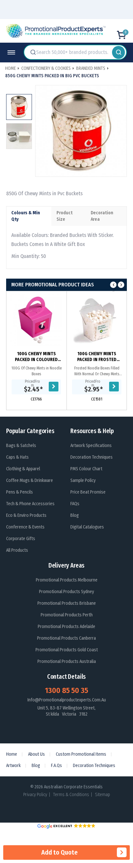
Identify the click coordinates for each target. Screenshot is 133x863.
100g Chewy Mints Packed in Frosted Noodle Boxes (97, 357)
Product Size (64, 216)
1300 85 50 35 (66, 690)
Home (11, 754)
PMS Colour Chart (86, 469)
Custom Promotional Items (81, 754)
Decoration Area (102, 216)
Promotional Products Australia (66, 661)
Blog (74, 515)
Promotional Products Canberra (66, 638)
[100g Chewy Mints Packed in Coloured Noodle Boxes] (36, 320)
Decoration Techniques (91, 457)
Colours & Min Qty (25, 216)
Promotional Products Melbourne (66, 580)
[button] (66, 826)
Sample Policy (83, 480)
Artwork (13, 765)
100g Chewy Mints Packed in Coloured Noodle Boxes (36, 357)
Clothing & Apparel (23, 469)
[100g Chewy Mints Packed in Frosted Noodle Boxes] (97, 320)
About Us (36, 754)
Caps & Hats (17, 457)
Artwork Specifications (91, 445)
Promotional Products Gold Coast (67, 650)
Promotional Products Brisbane (66, 603)
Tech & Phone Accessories (30, 503)
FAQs (74, 503)
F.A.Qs (56, 765)
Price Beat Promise (88, 492)
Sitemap (102, 794)
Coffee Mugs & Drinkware (29, 480)
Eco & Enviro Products (26, 515)
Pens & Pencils (19, 492)
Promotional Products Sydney (66, 591)
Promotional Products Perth (67, 615)
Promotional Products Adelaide (66, 626)
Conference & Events (25, 527)
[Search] (118, 52)
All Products (17, 550)
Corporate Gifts (20, 538)
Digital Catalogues (87, 527)
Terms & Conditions (71, 794)
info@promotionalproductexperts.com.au (66, 700)
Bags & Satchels (21, 445)
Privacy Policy (35, 794)
